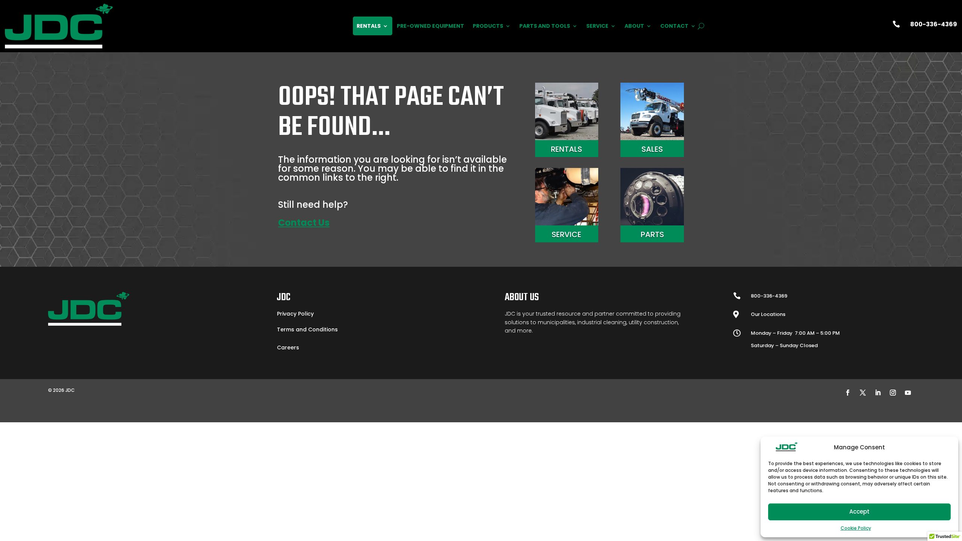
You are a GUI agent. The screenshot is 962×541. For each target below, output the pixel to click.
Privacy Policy (295, 313)
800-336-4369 (933, 24)
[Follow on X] (863, 393)
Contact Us (304, 222)
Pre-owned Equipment (430, 26)
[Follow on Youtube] (908, 393)
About (634, 26)
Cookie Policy (856, 528)
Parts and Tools (544, 26)
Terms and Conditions (307, 329)
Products (488, 26)
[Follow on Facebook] (848, 393)
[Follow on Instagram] (893, 393)
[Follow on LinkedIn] (878, 393)
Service (597, 26)
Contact (674, 26)
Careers (288, 347)
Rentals (369, 26)
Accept (859, 511)
